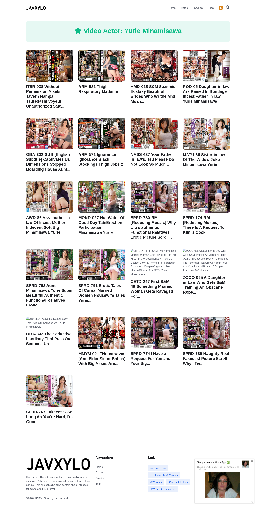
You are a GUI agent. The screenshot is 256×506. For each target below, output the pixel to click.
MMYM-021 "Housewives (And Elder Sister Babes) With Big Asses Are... (101, 359)
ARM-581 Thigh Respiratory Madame (98, 89)
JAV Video (156, 482)
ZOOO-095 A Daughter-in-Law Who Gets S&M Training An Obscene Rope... (205, 284)
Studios (198, 7)
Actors (185, 7)
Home (172, 7)
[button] (227, 8)
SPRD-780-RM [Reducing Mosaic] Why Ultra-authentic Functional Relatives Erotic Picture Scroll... (153, 228)
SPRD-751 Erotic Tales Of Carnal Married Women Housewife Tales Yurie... (101, 293)
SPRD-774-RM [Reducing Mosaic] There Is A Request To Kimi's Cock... (203, 225)
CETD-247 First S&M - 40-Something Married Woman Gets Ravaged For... (152, 288)
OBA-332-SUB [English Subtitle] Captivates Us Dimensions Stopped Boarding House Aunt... (48, 161)
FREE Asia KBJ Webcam (164, 475)
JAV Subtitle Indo (178, 482)
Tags (211, 7)
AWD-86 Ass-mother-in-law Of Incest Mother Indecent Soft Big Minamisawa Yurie (48, 225)
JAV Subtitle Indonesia (162, 489)
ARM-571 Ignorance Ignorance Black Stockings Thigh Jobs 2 (100, 159)
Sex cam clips (158, 468)
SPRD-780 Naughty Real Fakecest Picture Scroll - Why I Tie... (206, 359)
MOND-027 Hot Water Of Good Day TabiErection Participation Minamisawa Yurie (101, 225)
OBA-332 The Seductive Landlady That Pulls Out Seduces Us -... (49, 339)
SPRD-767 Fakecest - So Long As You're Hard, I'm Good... (49, 417)
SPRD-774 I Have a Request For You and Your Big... (150, 359)
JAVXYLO (40, 498)
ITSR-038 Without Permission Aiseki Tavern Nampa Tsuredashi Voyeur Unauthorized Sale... (45, 96)
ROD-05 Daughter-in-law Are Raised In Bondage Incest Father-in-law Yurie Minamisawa (206, 94)
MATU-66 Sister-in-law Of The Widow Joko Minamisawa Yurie (204, 160)
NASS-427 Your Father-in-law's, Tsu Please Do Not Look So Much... (152, 159)
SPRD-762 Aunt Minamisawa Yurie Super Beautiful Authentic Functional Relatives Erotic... (49, 295)
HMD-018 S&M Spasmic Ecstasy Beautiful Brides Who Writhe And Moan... (153, 94)
